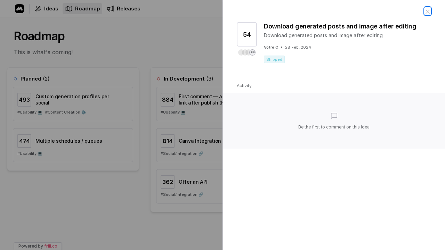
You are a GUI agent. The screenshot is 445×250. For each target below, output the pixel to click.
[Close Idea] (427, 11)
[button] (247, 52)
